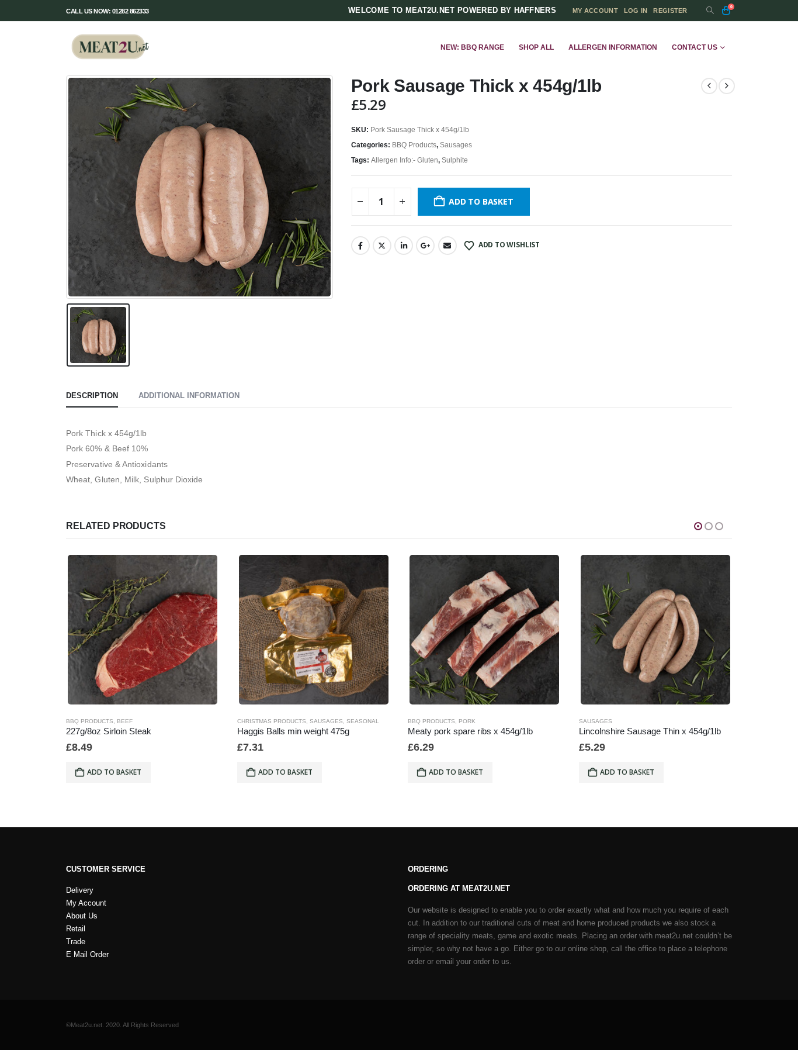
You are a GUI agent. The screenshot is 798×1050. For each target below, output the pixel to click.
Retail (75, 929)
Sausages (456, 145)
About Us (82, 916)
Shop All (536, 47)
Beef (125, 721)
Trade (75, 942)
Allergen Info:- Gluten (404, 160)
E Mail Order (87, 955)
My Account (86, 903)
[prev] (709, 86)
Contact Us (694, 47)
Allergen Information (612, 47)
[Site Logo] (110, 47)
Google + (425, 245)
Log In (636, 10)
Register (670, 10)
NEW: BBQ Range (472, 47)
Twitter (382, 245)
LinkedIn (403, 245)
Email (447, 245)
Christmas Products (271, 721)
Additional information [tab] (189, 395)
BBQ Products (414, 145)
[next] (727, 86)
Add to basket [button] (114, 772)
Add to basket (481, 201)
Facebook (360, 245)
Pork (467, 721)
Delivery (79, 890)
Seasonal (362, 721)
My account (595, 10)
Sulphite (455, 160)
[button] (710, 11)
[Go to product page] (142, 629)
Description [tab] (92, 395)
